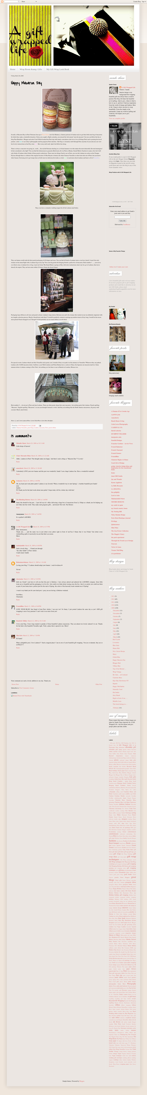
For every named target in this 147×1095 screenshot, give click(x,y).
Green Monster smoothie (129, 880)
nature (124, 954)
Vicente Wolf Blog (117, 550)
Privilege (114, 521)
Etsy (115, 836)
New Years (118, 956)
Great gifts (118, 880)
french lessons (118, 847)
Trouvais (114, 544)
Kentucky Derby (113, 920)
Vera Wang (116, 1049)
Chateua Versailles (21, 428)
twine (123, 1043)
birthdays (115, 771)
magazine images (130, 933)
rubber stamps (118, 1013)
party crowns (126, 975)
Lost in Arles (115, 495)
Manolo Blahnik (125, 937)
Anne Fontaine (128, 753)
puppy (110, 992)
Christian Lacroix (131, 806)
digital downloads (131, 821)
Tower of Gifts (132, 1041)
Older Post (99, 684)
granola (117, 877)
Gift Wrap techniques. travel (128, 860)
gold (115, 874)
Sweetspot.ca (121, 1032)
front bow (128, 847)
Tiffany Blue (116, 666)
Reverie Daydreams (124, 1003)
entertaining (129, 834)
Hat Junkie (116, 692)
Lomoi (122, 931)
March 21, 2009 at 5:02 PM (32, 579)
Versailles (122, 1049)
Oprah (110, 964)
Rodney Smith (113, 1011)
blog (135, 770)
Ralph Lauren (123, 994)
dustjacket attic (116, 437)
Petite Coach (112, 981)
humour (125, 903)
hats (115, 891)
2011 (113, 602)
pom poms (120, 988)
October (115, 616)
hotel (134, 901)
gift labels (121, 852)
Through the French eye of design (122, 540)
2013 (113, 596)
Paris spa (133, 973)
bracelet (130, 779)
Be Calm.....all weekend (120, 675)
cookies (117, 810)
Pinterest (130, 986)
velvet (122, 1047)
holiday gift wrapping (121, 895)
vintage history (123, 1051)
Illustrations (131, 903)
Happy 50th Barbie (118, 686)
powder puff (118, 990)
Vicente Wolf (128, 1049)
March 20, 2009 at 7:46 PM (33, 514)
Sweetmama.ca (112, 1032)
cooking (122, 810)
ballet (122, 762)
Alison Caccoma (131, 749)
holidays (111, 899)
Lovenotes (116, 642)
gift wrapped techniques (121, 864)
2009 (113, 608)
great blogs (31, 428)
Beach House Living (117, 421)
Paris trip (119, 975)
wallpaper (119, 1055)
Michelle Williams (122, 945)
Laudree (36, 428)
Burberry (118, 787)
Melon (115, 943)
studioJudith (20, 545)
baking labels (117, 762)
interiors (125, 907)
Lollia (119, 931)
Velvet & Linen (116, 547)
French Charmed (116, 450)
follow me (113, 267)
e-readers (133, 829)
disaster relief (113, 823)
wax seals (128, 1055)
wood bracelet (119, 1062)
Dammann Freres (126, 815)
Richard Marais (113, 1007)
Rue (124, 1013)
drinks (127, 825)
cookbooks (112, 810)
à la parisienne (116, 553)
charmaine (19, 579)
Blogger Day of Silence (122, 775)
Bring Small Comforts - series (118, 781)
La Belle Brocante (117, 486)
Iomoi (130, 908)
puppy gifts (115, 992)
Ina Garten (117, 905)
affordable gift (130, 747)
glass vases (129, 872)
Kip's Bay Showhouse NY (121, 681)
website (134, 1055)
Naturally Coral (117, 689)
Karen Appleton (116, 482)
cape (131, 794)
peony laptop (112, 979)
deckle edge (117, 819)
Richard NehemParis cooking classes (126, 1007)
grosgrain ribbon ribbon (115, 884)
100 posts (112, 743)
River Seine (112, 1009)
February (116, 708)
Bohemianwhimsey (22, 562)
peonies (134, 977)
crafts (114, 813)
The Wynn (119, 1039)
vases (119, 1047)
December (116, 610)
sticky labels (113, 1030)
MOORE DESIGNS (117, 502)
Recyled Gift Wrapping (130, 1001)
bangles (130, 762)
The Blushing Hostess (23, 499)
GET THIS (130, 201)
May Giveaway (122, 941)
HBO (126, 891)
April (115, 634)
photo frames (132, 981)
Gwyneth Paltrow (116, 886)
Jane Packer (133, 910)
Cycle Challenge (126, 813)
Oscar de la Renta (126, 965)
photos (111, 986)
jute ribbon (116, 916)
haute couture (121, 891)
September (116, 619)
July (114, 625)
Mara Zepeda (132, 937)
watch (123, 1055)
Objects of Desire (117, 960)
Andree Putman (122, 751)
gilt (125, 870)
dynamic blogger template (124, 829)
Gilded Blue (116, 657)
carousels (128, 796)
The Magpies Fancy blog (115, 1036)
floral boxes (123, 843)
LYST (125, 201)
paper (126, 967)
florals (128, 843)
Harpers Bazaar (126, 888)
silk (133, 1020)
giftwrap (121, 870)
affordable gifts (113, 749)
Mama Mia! (116, 648)
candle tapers (121, 794)
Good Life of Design (117, 463)
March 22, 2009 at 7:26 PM (31, 635)
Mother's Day (112, 950)
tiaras (124, 1038)
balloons (126, 762)
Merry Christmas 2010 (125, 943)
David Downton (127, 817)
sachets (119, 1015)
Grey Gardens (121, 882)
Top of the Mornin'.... (119, 669)
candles (127, 794)
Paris (46, 428)
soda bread (117, 1026)
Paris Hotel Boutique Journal (120, 518)
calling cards (119, 792)
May (114, 631)
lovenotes (127, 931)
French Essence (116, 453)
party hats (133, 975)
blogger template (119, 777)
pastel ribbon (52, 428)
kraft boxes (118, 922)
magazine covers (120, 933)
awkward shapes (124, 760)
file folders (133, 841)
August (115, 622)
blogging (126, 777)
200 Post (118, 743)
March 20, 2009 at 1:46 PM (39, 500)
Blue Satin (116, 645)
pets (118, 981)
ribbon (117, 1005)
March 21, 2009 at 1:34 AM (37, 562)
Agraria (124, 749)
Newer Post (15, 684)
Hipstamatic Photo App (129, 893)
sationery (122, 1017)
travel (110, 1043)
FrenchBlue (20, 606)
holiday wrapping (131, 897)
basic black (129, 764)
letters (124, 929)
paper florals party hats (117, 969)
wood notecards (128, 1062)
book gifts (132, 777)
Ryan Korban (112, 1015)
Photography (131, 983)
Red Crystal (116, 639)
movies (116, 952)
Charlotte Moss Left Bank (122, 802)
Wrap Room (116, 1064)
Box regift (124, 779)
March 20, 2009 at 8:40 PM (33, 545)
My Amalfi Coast (123, 952)
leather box (116, 929)
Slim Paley (114, 528)
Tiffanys (134, 1038)
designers (124, 819)
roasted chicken (120, 1009)
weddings (116, 1060)
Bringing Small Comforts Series (126, 783)
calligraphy (112, 792)
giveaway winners (113, 872)
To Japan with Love (122, 1041)
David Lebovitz (116, 431)
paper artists (132, 967)
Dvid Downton (113, 829)
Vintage (116, 1051)
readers (129, 998)
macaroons (111, 933)
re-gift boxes (132, 996)
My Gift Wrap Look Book (57, 69)
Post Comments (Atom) (26, 688)
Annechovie (115, 418)
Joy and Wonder (116, 479)
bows (119, 779)
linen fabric (129, 929)
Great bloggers (125, 877)
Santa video (130, 1015)
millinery (111, 948)
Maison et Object (114, 935)
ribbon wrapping (126, 1005)
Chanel (129, 798)
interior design (117, 908)
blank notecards (129, 770)
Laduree (111, 927)
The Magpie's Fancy (117, 534)
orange (114, 965)
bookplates (111, 779)
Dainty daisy (112, 815)
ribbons (134, 1005)
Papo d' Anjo (119, 971)
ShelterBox (125, 1020)
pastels (125, 977)
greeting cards (112, 882)
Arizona (111, 760)
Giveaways (122, 872)
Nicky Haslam (113, 958)
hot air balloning (128, 901)
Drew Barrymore (121, 825)
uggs (126, 1043)
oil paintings (126, 960)
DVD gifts (133, 827)
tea (118, 1034)
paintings (114, 967)
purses (120, 992)
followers (133, 843)
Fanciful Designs (116, 440)
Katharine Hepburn (131, 918)
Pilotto (114, 986)
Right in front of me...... (120, 698)
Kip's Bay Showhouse (124, 920)
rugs (135, 1013)
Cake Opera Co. (126, 789)
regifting (111, 1003)
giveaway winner (131, 870)
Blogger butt (112, 775)
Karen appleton (123, 916)
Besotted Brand (131, 766)
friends (124, 847)
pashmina (111, 977)
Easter (124, 832)
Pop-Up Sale (132, 988)
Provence (124, 990)
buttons (132, 787)
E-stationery (112, 832)
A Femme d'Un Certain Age (120, 411)
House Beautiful (116, 903)
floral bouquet (114, 843)
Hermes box (118, 893)
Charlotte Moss (117, 678)
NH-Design (133, 956)
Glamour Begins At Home (119, 460)
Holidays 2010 (119, 899)
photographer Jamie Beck (117, 984)
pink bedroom (123, 986)
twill (120, 1043)
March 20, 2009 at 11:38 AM (33, 468)
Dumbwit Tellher (21, 621)
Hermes (111, 893)
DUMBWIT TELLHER (118, 434)
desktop (130, 819)
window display (127, 1060)
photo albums (123, 981)
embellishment (132, 832)
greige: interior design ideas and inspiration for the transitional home (121, 468)
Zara (131, 1064)
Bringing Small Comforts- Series (120, 785)
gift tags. (131, 852)
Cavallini (134, 796)
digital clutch (122, 821)
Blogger (81, 1081)
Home (12, 69)
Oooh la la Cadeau (117, 962)
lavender (129, 927)
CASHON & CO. (117, 427)
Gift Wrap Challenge (127, 854)
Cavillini (111, 798)
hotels (110, 903)
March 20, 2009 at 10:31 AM (35, 443)
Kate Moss (115, 918)
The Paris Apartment (127, 1036)
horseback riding (118, 901)
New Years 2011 (125, 956)
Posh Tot (111, 990)
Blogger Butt (117, 663)
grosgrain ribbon (130, 882)
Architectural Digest (122, 758)
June (114, 628)
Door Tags (129, 823)
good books (128, 874)
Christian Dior (123, 806)
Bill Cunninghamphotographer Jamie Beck (125, 768)
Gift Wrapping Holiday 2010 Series (118, 866)
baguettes (111, 762)
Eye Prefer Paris (121, 836)
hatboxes (111, 891)
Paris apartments (132, 971)
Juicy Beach (116, 695)
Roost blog (126, 1011)
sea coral (116, 1020)
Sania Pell (123, 1015)
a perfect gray (115, 414)
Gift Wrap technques (115, 862)
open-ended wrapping (130, 962)
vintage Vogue (117, 1053)
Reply (18, 449)
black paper (121, 771)
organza (119, 964)
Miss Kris (19, 635)
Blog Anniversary (113, 772)
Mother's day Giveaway (123, 950)
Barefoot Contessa (121, 764)
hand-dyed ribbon (125, 887)
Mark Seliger (122, 939)
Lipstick (115, 931)
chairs (124, 798)
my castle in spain (117, 505)
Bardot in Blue (112, 764)
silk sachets (124, 1022)
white (120, 1060)
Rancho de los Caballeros (121, 996)
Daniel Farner (118, 817)
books (116, 779)
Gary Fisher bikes (128, 850)
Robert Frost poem (130, 1009)
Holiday (111, 895)
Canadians (115, 794)
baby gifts (133, 760)
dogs (123, 823)
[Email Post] (39, 425)
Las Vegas (117, 927)
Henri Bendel (132, 891)
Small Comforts (126, 1024)
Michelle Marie (21, 443)
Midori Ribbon (132, 946)
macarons (42, 428)
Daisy (119, 815)
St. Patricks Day (116, 1028)
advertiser (121, 747)
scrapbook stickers (130, 1018)
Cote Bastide (129, 811)
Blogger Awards (131, 772)
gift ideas (115, 852)
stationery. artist (131, 1028)
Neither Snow (130, 954)
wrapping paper (124, 1064)
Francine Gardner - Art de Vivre (122, 443)
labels (134, 924)
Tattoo (115, 1034)
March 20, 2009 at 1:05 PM (31, 481)
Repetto (115, 683)
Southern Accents (125, 1026)
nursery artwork (127, 958)
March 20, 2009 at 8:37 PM (41, 527)
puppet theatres (132, 990)
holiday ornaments (120, 897)
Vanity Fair (114, 1047)
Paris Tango (112, 975)
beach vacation (113, 766)
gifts (117, 870)
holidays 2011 (128, 899)
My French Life (132, 952)
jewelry (132, 912)
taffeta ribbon (129, 1032)
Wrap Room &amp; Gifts (31, 69)
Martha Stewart (131, 939)
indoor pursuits (124, 905)
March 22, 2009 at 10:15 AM (37, 621)
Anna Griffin (112, 753)
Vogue (113, 1055)
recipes (134, 998)
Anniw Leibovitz (130, 756)
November (116, 613)
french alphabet (116, 845)
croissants (118, 813)
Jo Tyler (116, 914)
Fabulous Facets (119, 838)
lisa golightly (115, 492)
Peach (129, 977)
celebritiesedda (118, 798)
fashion (112, 840)
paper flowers (131, 969)
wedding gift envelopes (115, 1058)
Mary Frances (113, 941)
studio (122, 1030)
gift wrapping (132, 864)
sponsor (132, 1026)
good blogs (120, 874)
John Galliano (123, 914)
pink (118, 986)
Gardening (115, 849)
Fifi (129, 841)
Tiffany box (129, 1038)
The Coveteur (132, 1034)
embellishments (113, 834)
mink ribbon (117, 948)
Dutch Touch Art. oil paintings (121, 827)
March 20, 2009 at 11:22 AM (40, 456)
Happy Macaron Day (119, 660)
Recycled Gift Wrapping (116, 1001)
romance (120, 1011)
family (125, 838)
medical (111, 943)
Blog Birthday (123, 772)
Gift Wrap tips (126, 862)
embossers (122, 834)
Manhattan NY (116, 937)
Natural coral (119, 954)
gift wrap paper (122, 857)
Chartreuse (133, 802)
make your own (123, 267)
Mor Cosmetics (126, 948)
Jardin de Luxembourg (123, 912)
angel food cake (131, 751)
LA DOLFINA (116, 489)
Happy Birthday (117, 889)
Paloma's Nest (120, 967)
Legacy (121, 929)
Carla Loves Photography (119, 424)
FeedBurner (126, 224)
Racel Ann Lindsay (127, 992)
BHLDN (111, 768)
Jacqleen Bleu (125, 910)
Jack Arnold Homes (116, 910)
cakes (134, 789)
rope (131, 1011)
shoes (130, 1020)
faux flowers (120, 841)
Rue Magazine (129, 1013)
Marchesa (116, 939)
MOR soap (133, 948)
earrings (119, 832)
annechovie (19, 468)
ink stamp (131, 905)
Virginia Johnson (126, 1053)
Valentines (111, 1045)
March (115, 637)
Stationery (123, 1028)
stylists (127, 1030)
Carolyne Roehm (120, 796)
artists (116, 760)
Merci (114, 654)
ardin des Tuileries (131, 758)
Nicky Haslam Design (118, 515)
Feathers (125, 841)
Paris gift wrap (113, 973)
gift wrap (116, 853)
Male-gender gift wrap (126, 935)
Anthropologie (112, 758)
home (113, 473)
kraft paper (124, 922)
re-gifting (111, 998)
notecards (120, 958)
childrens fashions (124, 804)
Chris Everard (115, 806)
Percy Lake (120, 979)
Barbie (134, 762)
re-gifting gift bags (120, 998)
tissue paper (112, 1041)
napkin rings (112, 954)
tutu (117, 1043)
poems (115, 988)
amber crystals (113, 751)
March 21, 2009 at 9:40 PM (32, 606)
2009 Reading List (126, 743)
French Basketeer (117, 447)
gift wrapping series (120, 868)
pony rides (126, 988)
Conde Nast (132, 808)
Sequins (121, 1020)
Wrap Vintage (117, 672)
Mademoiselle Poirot (118, 498)
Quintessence (115, 524)
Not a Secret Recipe (119, 651)
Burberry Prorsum (125, 787)
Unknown (19, 481)
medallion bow (132, 941)
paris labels (121, 973)
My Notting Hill (116, 511)
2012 (113, 599)
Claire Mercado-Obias (23, 456)
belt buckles (122, 766)
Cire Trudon (125, 808)
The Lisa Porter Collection (119, 531)
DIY (119, 823)
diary (117, 821)
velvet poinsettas (128, 1047)
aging (120, 749)
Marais (111, 939)
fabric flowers (128, 836)
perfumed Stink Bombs (130, 979)
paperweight (112, 971)
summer (133, 1030)
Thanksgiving (124, 1034)
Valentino (117, 1045)
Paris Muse (128, 973)
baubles (134, 764)
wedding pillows (127, 1058)
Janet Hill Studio (116, 476)
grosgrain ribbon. (127, 884)
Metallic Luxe (117, 701)
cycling (134, 813)
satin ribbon (115, 1017)
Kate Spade (121, 918)
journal (130, 914)
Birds (110, 771)
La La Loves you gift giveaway (122, 924)
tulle (114, 1043)
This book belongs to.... (120, 704)
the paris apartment (117, 537)
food (110, 845)
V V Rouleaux (132, 1043)
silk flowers (116, 1022)
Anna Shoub (120, 753)
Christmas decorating (115, 808)
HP (122, 903)
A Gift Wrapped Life (23, 527)
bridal (134, 779)
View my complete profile (117, 118)
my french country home (119, 508)
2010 (113, 605)
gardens (120, 849)
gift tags (126, 852)
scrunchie (111, 1020)
